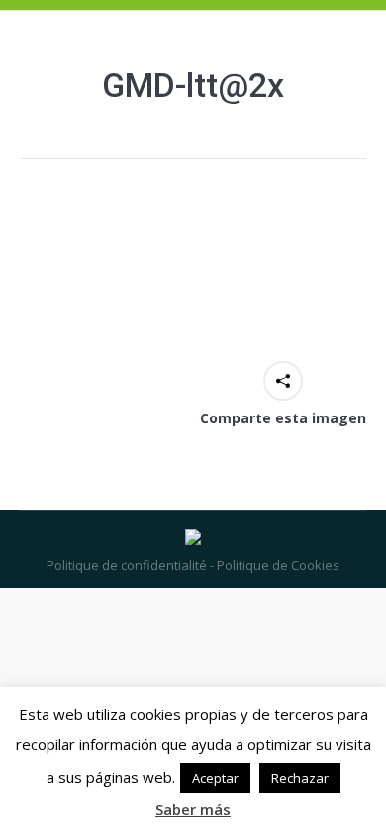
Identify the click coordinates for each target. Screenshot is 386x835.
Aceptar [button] (215, 778)
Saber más (193, 809)
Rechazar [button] (300, 778)
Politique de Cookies (276, 565)
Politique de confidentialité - (130, 565)
